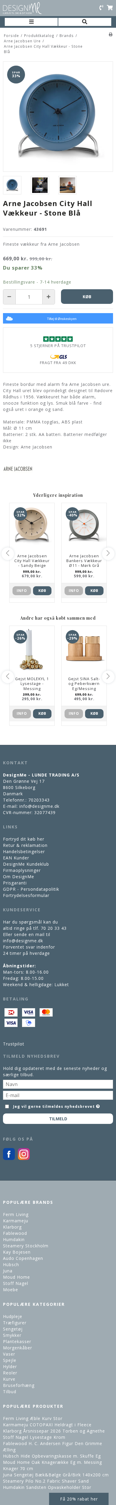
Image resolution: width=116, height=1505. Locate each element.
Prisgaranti (15, 883)
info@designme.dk (39, 806)
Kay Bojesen (17, 1252)
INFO (22, 590)
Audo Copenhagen (23, 1258)
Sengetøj (13, 1329)
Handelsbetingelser (24, 851)
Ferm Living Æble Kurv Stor (32, 1418)
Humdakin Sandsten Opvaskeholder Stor (47, 1487)
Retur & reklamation (25, 845)
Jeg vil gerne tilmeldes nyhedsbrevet (54, 1105)
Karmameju (15, 1221)
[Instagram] (24, 1158)
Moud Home (16, 1277)
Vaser (9, 1354)
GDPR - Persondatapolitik (31, 889)
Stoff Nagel (15, 1283)
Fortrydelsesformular (26, 895)
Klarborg (12, 1227)
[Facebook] (9, 1158)
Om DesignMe (18, 876)
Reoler (10, 1373)
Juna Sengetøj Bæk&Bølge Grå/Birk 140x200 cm (56, 1475)
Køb (42, 590)
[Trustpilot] (58, 339)
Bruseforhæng (19, 1385)
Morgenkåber (17, 1348)
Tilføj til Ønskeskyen (61, 319)
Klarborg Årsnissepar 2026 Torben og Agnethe (54, 1431)
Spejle (9, 1360)
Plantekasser (17, 1341)
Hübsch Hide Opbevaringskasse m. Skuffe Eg (52, 1456)
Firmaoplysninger (22, 870)
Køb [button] (87, 296)
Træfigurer (14, 1322)
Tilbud (9, 1391)
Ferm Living (16, 1214)
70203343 (39, 800)
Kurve (9, 1379)
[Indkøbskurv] (109, 8)
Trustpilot (13, 1044)
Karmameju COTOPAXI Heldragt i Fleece (47, 1424)
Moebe (10, 1289)
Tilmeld (58, 1119)
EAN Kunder (16, 858)
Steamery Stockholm (25, 1246)
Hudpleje (12, 1316)
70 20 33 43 (54, 928)
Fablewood (15, 1233)
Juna (7, 1271)
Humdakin (14, 1239)
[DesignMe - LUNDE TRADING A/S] (22, 8)
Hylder (10, 1366)
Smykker (12, 1335)
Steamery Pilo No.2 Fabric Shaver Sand (46, 1481)
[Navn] (58, 1083)
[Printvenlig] (111, 34)
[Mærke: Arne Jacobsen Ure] (18, 469)
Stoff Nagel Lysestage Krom (34, 1437)
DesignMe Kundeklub (26, 864)
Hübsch (11, 1264)
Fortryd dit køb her (23, 839)
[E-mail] (58, 1094)
